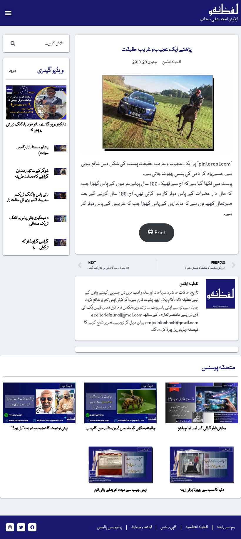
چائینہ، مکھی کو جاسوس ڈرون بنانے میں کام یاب (120, 428)
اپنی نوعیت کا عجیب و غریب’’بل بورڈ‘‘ (39, 428)
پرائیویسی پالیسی (109, 527)
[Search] (12, 43)
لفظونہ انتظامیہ (196, 527)
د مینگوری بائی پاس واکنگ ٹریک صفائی (28, 221)
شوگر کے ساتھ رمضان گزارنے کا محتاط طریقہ (31, 174)
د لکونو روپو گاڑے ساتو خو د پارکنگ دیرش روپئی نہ (36, 127)
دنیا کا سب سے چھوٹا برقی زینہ (202, 490)
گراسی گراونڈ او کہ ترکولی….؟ (35, 244)
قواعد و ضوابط (141, 527)
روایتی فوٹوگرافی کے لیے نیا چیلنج (202, 428)
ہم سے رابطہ (226, 527)
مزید (12, 71)
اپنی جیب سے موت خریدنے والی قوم (120, 490)
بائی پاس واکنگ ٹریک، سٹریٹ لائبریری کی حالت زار (27, 197)
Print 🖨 (157, 233)
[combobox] (42, 43)
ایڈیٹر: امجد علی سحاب (219, 19)
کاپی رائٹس (168, 527)
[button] (8, 13)
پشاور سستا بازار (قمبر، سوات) (32, 150)
